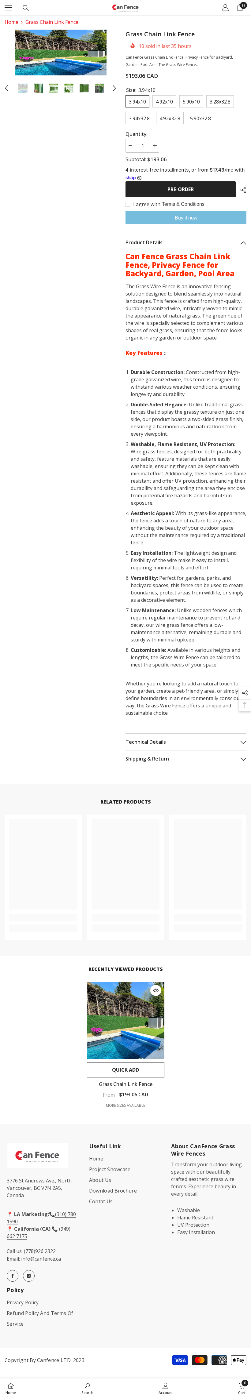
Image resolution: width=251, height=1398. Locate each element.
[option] (60, 52)
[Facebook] (12, 1276)
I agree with (146, 204)
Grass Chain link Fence (125, 1084)
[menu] (8, 7)
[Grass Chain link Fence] (125, 1020)
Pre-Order (180, 189)
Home (11, 22)
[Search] (25, 8)
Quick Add (125, 1069)
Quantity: (137, 134)
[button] (6, 88)
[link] (43, 917)
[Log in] (225, 7)
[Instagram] (29, 1276)
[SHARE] (241, 190)
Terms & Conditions (183, 204)
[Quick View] (155, 990)
